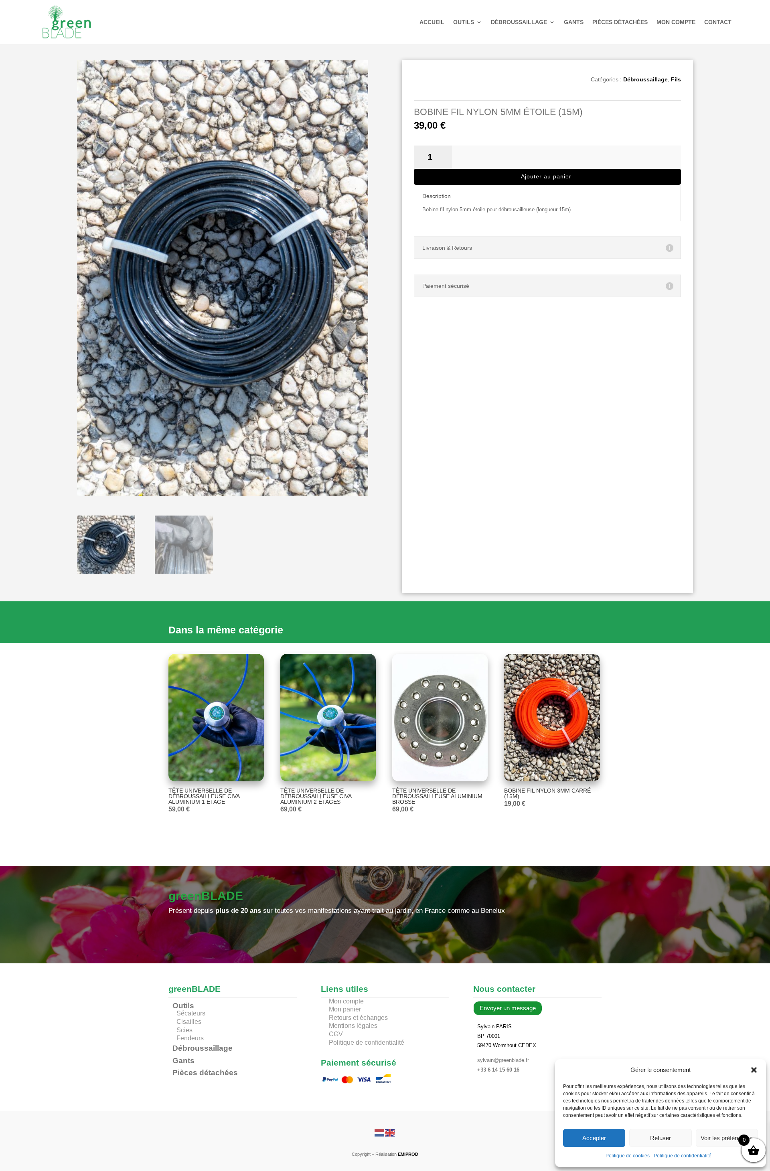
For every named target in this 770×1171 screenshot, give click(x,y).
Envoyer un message (508, 1008)
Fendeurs (190, 1038)
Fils (676, 79)
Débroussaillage (519, 22)
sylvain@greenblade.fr (503, 1060)
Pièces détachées (620, 22)
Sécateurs (190, 1013)
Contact (718, 22)
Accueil (431, 22)
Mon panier (345, 1009)
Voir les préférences (727, 1138)
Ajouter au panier (546, 176)
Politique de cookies (628, 1156)
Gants (574, 22)
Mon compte (676, 22)
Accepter (594, 1138)
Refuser (660, 1138)
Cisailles (188, 1021)
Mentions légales (353, 1025)
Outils (463, 22)
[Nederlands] (380, 1132)
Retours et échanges (358, 1017)
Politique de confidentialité (682, 1156)
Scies (184, 1030)
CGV (336, 1034)
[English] (390, 1132)
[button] (754, 1070)
